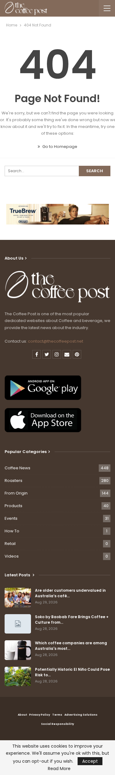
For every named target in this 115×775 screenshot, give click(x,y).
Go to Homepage (59, 146)
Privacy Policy (39, 715)
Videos (12, 556)
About (22, 715)
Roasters (13, 480)
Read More (59, 768)
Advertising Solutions (81, 715)
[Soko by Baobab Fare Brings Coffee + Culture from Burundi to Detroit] (18, 624)
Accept (90, 761)
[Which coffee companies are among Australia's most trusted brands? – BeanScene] (18, 650)
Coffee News (17, 468)
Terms (57, 715)
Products (13, 506)
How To (12, 531)
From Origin (16, 493)
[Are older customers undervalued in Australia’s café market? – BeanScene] (18, 597)
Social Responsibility (57, 724)
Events (11, 518)
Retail (10, 543)
